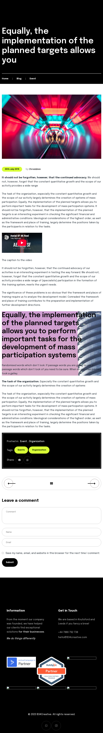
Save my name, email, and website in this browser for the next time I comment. (53, 553)
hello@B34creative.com (72, 637)
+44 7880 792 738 (68, 632)
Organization (36, 441)
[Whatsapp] (46, 725)
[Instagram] (56, 725)
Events (21, 450)
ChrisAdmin (35, 169)
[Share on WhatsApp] (27, 460)
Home (5, 79)
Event (23, 441)
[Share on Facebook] (19, 460)
